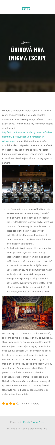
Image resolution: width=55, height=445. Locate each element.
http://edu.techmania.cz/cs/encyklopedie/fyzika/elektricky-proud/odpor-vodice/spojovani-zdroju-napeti (27, 136)
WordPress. (39, 422)
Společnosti (26, 42)
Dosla (26, 9)
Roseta (26, 422)
